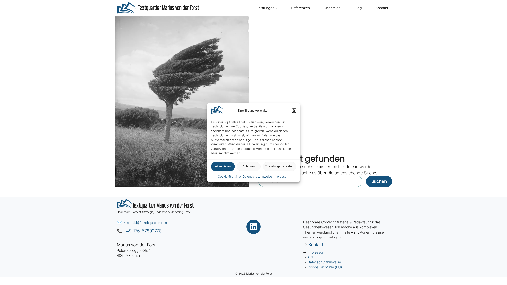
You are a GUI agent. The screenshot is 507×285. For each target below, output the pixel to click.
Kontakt (315, 244)
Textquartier (168, 7)
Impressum (281, 176)
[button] (294, 111)
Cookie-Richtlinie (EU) (324, 267)
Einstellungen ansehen (279, 166)
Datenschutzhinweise (257, 176)
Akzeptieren (223, 166)
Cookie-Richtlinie (229, 176)
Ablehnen (249, 166)
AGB (310, 257)
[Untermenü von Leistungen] (276, 8)
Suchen (379, 181)
